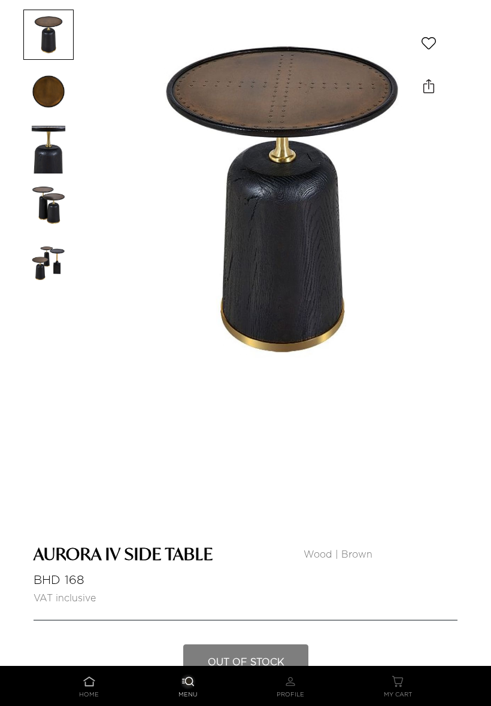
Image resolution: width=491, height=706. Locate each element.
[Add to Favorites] (428, 43)
